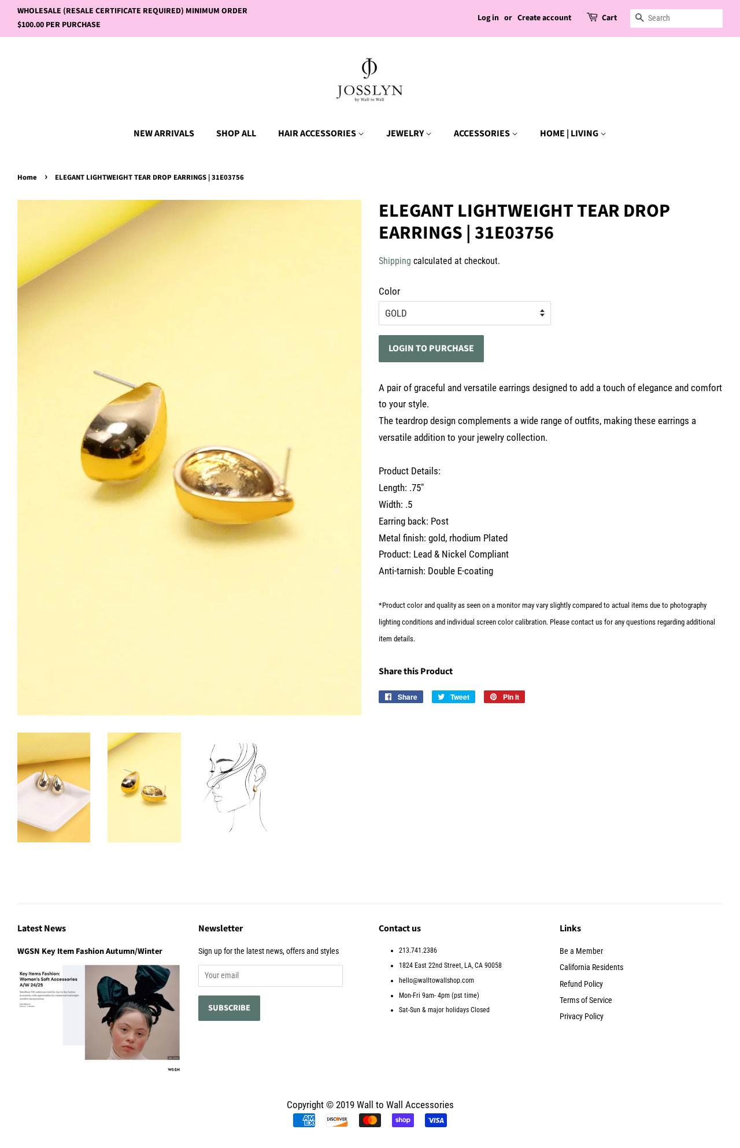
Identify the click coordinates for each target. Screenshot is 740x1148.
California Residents (591, 967)
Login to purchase (431, 348)
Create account (544, 18)
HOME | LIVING (570, 133)
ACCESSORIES (483, 133)
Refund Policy (581, 984)
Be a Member (581, 951)
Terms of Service (586, 1000)
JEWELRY (406, 133)
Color (389, 291)
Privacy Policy (582, 1016)
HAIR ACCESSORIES (318, 133)
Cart (609, 18)
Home (27, 177)
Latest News (41, 928)
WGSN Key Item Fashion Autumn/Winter (89, 951)
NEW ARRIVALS (164, 133)
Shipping (395, 260)
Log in (488, 18)
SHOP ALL (236, 133)
